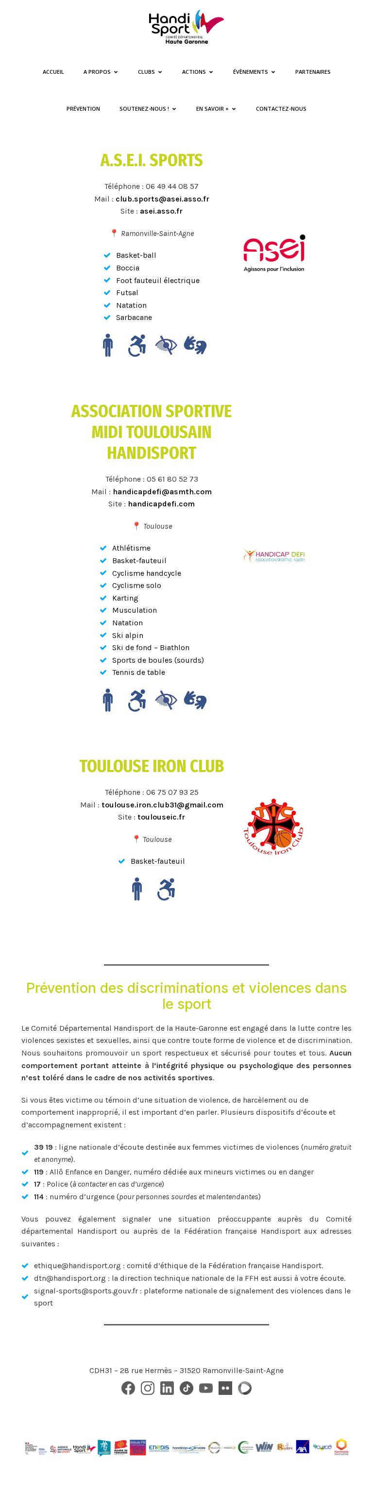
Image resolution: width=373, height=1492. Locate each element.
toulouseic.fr (161, 816)
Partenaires (313, 71)
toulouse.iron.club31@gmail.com (162, 804)
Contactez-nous (281, 108)
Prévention (83, 108)
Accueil (53, 71)
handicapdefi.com (161, 503)
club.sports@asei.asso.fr (162, 198)
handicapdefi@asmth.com (162, 491)
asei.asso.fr (161, 211)
